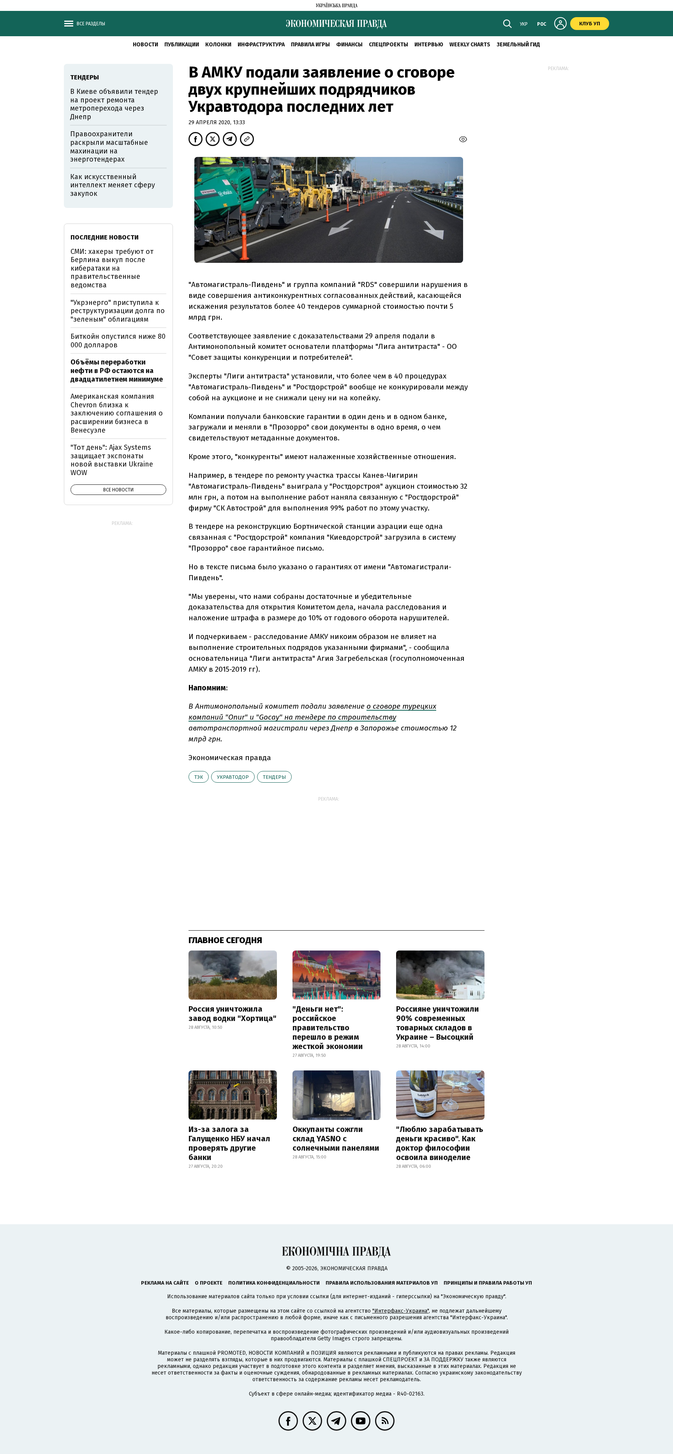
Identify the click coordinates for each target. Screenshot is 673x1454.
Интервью (428, 44)
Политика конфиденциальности (274, 1283)
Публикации (181, 44)
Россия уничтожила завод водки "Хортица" (233, 1013)
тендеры (274, 777)
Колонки (218, 44)
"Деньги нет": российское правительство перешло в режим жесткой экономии (327, 1027)
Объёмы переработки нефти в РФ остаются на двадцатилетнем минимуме (116, 370)
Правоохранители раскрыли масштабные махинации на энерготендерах (109, 147)
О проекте (208, 1283)
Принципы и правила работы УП (488, 1283)
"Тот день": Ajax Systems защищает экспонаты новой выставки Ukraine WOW (111, 460)
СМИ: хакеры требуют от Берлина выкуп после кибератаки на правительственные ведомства (111, 268)
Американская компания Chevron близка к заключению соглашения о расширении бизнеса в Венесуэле (116, 413)
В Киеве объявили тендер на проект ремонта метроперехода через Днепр (114, 104)
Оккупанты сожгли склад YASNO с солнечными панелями (335, 1139)
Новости (145, 44)
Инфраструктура (261, 44)
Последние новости (104, 237)
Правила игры (310, 44)
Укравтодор (233, 777)
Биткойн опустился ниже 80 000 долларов (118, 340)
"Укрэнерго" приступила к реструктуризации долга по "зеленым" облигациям (117, 311)
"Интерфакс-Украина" (400, 1311)
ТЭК (198, 777)
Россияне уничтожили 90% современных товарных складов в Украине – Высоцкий (437, 1023)
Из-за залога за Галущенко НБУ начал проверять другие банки (229, 1143)
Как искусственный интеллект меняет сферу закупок (112, 185)
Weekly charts (469, 44)
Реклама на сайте (165, 1283)
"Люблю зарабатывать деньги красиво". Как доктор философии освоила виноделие (439, 1143)
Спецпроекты (388, 44)
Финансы (349, 44)
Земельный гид (518, 44)
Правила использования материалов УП (382, 1283)
